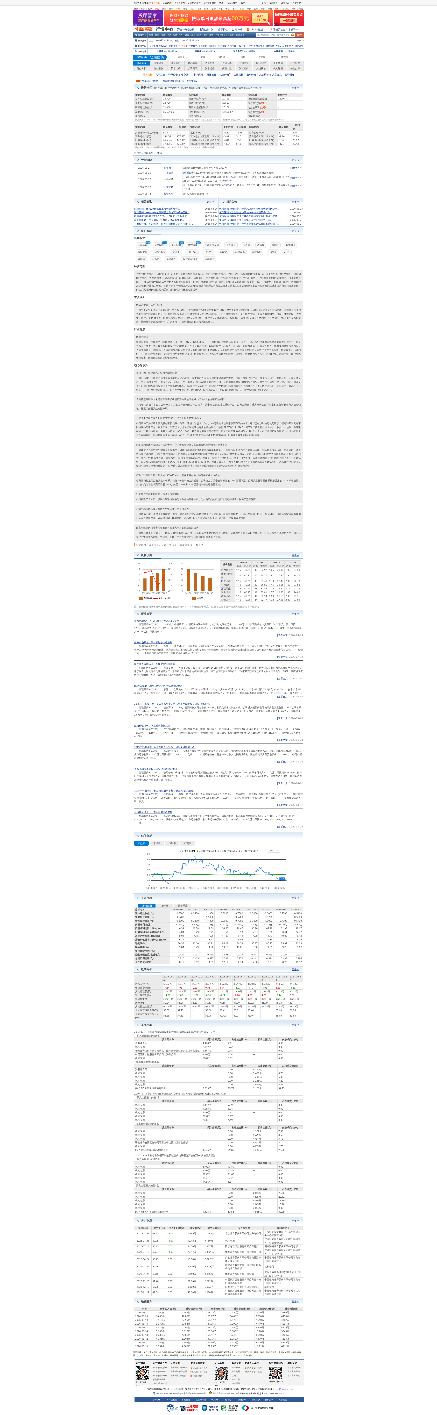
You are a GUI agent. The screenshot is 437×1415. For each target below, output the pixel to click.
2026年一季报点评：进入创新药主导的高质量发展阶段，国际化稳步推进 (172, 703)
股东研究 (158, 63)
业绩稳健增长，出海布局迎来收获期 (153, 812)
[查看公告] (189, 172)
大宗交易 (280, 45)
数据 (185, 8)
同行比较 (261, 63)
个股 (169, 34)
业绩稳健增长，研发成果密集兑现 (152, 725)
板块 (175, 34)
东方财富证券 (194, 3)
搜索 (301, 8)
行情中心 (142, 35)
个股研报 (212, 45)
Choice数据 (257, 29)
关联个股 (227, 68)
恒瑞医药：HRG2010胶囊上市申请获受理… (157, 208)
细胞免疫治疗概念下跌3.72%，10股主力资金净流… (161, 216)
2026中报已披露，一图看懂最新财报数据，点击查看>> (169, 81)
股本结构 (175, 68)
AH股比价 (183, 45)
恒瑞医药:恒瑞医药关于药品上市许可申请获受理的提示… (249, 208)
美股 (199, 8)
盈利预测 (232, 45)
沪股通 (160, 51)
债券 (263, 8)
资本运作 (210, 68)
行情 (178, 8)
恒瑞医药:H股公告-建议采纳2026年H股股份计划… (245, 212)
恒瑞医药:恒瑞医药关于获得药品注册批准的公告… (245, 219)
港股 (206, 8)
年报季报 (251, 45)
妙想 (221, 3)
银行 (234, 8)
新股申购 (154, 45)
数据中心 (208, 29)
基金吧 (285, 8)
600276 (142, 57)
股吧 (277, 8)
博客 (294, 8)
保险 (256, 8)
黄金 (227, 8)
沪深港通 (142, 51)
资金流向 (173, 45)
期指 (164, 8)
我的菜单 (274, 3)
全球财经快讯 (187, 29)
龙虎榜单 (260, 45)
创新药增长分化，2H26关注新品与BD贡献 (156, 620)
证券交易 (285, 3)
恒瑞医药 (157, 57)
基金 (242, 8)
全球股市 (142, 40)
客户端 (238, 29)
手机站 (224, 29)
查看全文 (283, 635)
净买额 (251, 51)
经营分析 (175, 63)
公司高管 (193, 68)
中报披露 (168, 172)
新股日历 (163, 45)
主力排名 (193, 45)
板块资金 (203, 45)
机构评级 (278, 68)
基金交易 (297, 3)
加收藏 (145, 3)
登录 (264, 3)
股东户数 (168, 187)
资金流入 (172, 51)
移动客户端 (154, 3)
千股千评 (241, 45)
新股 (157, 8)
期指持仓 (289, 45)
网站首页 (137, 3)
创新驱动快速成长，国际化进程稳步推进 (155, 768)
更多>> (300, 40)
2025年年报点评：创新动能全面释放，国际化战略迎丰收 (164, 747)
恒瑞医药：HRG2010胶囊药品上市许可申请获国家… (161, 212)
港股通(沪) (238, 51)
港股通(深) (278, 51)
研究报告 (295, 63)
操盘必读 (141, 63)
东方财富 (167, 3)
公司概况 (244, 63)
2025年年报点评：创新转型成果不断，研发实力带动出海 (164, 790)
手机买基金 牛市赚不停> (286, 29)
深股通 (198, 51)
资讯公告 (210, 63)
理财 (249, 8)
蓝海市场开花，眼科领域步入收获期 (153, 642)
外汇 (220, 8)
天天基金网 (180, 3)
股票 (150, 8)
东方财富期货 (209, 3)
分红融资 (158, 68)
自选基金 (240, 34)
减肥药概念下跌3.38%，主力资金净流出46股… (159, 219)
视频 (270, 8)
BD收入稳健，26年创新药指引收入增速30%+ (158, 685)
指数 (151, 34)
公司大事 (227, 63)
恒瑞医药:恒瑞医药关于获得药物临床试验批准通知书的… (249, 216)
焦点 (143, 8)
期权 (171, 8)
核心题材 (193, 63)
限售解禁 (270, 45)
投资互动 (168, 193)
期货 (214, 8)
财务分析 (141, 68)
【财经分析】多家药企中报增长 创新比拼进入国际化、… (164, 223)
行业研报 (222, 45)
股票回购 (168, 179)
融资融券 (299, 45)
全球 (192, 8)
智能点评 (295, 68)
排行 (181, 34)
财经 (136, 8)
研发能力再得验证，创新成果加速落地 (154, 664)
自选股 (231, 34)
